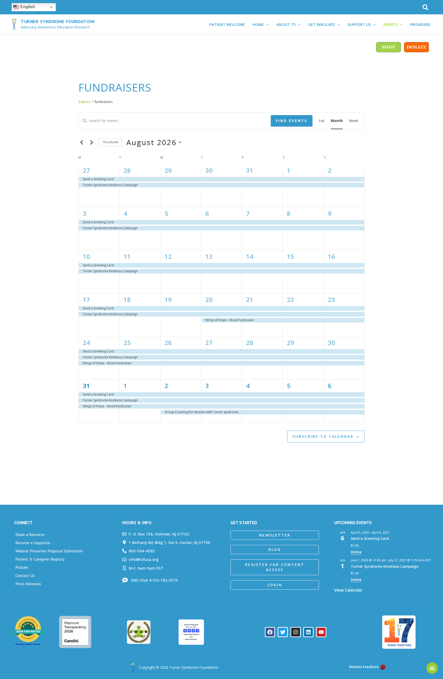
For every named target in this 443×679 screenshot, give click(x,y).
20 (209, 299)
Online (356, 552)
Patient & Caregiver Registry (39, 559)
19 (168, 299)
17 (86, 299)
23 (331, 299)
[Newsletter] (432, 668)
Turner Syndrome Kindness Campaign (385, 566)
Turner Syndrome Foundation (58, 21)
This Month (110, 142)
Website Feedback (363, 666)
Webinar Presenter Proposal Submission (49, 550)
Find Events (291, 120)
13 (209, 256)
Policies (21, 567)
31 (249, 170)
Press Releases (28, 583)
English (27, 7)
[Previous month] (81, 142)
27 (86, 170)
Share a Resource (30, 534)
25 (127, 342)
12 (168, 256)
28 (127, 170)
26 (168, 342)
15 (290, 256)
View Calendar (348, 590)
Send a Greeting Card (370, 538)
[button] (425, 7)
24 (86, 342)
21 (249, 299)
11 (127, 256)
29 (168, 170)
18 (127, 299)
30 (209, 170)
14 (249, 256)
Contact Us (25, 575)
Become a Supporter (33, 542)
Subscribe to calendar (323, 436)
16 (331, 256)
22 (290, 299)
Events (84, 101)
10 (86, 256)
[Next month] (91, 142)
